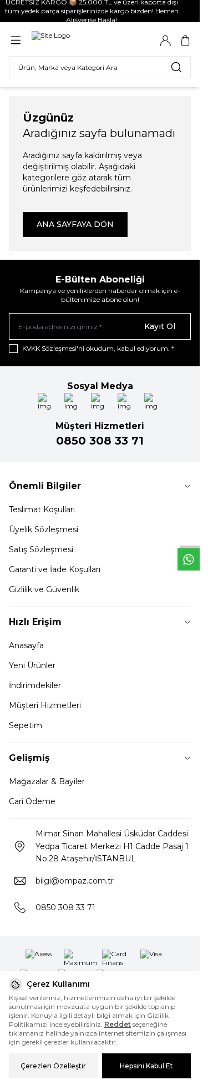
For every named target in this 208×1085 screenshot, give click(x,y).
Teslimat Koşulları (42, 509)
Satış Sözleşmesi (41, 549)
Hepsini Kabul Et (146, 1066)
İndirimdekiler (35, 685)
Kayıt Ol (159, 326)
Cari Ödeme (32, 801)
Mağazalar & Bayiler (47, 781)
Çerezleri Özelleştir (53, 1066)
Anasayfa (26, 645)
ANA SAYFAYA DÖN (75, 224)
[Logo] (85, 40)
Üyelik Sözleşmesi (43, 529)
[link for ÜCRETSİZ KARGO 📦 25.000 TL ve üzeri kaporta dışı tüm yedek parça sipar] (100, 11)
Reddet (117, 1024)
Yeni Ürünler (32, 665)
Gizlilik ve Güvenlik (44, 589)
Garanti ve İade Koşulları (54, 569)
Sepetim (25, 725)
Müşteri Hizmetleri (45, 705)
